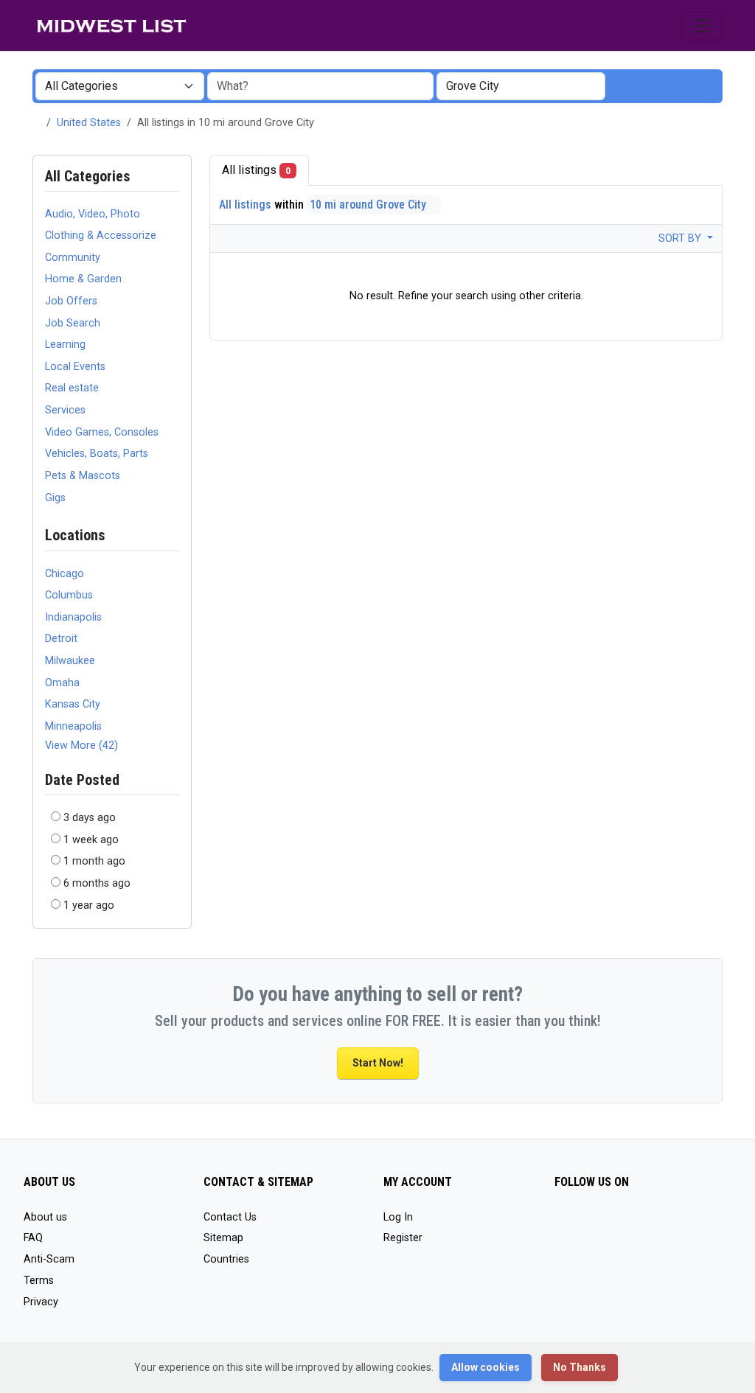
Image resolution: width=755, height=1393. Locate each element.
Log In (398, 1217)
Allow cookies (485, 1367)
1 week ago (91, 840)
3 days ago (89, 817)
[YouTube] (585, 1224)
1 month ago (94, 861)
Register (402, 1238)
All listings (256, 170)
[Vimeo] (606, 1224)
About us (45, 1217)
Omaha (62, 683)
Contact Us (230, 1217)
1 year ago (88, 905)
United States (89, 122)
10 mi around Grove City (369, 205)
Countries (226, 1259)
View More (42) (81, 745)
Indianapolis (73, 617)
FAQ (33, 1238)
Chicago (64, 574)
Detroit (61, 638)
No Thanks (579, 1367)
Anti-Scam (49, 1259)
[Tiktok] (563, 1224)
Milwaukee (70, 660)
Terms (39, 1280)
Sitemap (223, 1238)
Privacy (41, 1302)
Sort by (681, 238)
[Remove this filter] (173, 535)
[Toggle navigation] (702, 26)
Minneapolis (73, 726)
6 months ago (97, 883)
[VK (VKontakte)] (628, 1224)
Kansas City (72, 704)
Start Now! (377, 1063)
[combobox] (520, 86)
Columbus (69, 595)
